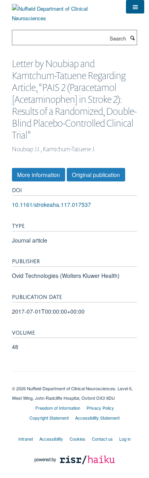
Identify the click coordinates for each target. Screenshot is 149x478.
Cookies (77, 439)
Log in (125, 439)
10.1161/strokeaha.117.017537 (51, 204)
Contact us (102, 439)
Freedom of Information (57, 408)
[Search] (132, 37)
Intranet (25, 439)
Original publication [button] (96, 175)
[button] (135, 6)
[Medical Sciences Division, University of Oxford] (74, 382)
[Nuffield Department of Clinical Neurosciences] (63, 10)
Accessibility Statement (97, 417)
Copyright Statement (49, 417)
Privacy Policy (100, 408)
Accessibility (51, 439)
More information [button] (38, 175)
